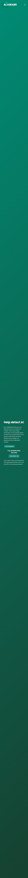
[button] (9, 446)
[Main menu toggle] (24, 4)
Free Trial (13, 456)
